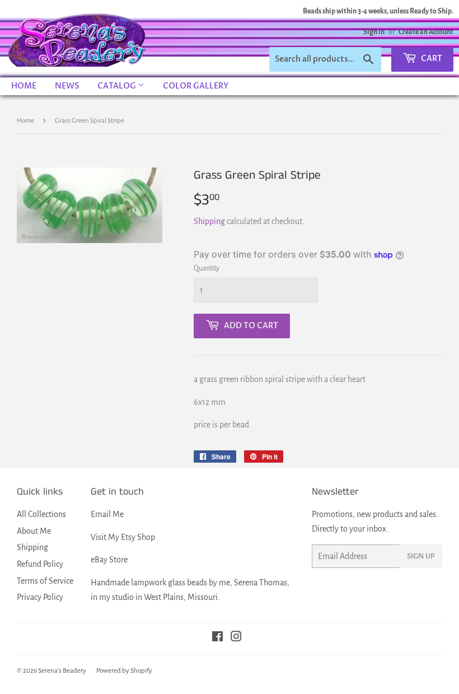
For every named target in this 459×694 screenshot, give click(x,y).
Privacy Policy (40, 597)
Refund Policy (40, 564)
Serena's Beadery (78, 39)
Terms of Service (45, 580)
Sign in (374, 32)
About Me (34, 531)
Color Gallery (195, 86)
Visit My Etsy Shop (123, 537)
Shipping (209, 221)
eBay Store (109, 559)
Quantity (206, 268)
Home (23, 86)
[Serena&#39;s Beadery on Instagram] (236, 638)
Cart (430, 58)
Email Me (107, 514)
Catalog (117, 86)
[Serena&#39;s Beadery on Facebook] (217, 638)
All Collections (41, 514)
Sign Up (421, 556)
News (67, 86)
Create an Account (426, 32)
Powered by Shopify (124, 670)
